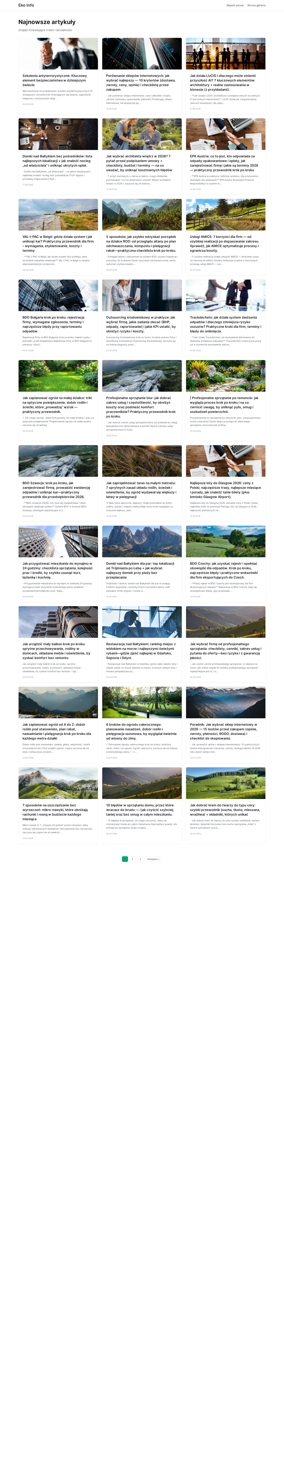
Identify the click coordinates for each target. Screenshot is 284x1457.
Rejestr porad (235, 5)
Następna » (153, 859)
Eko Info (26, 5)
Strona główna (256, 5)
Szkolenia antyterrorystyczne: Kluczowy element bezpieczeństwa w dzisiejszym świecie (55, 80)
